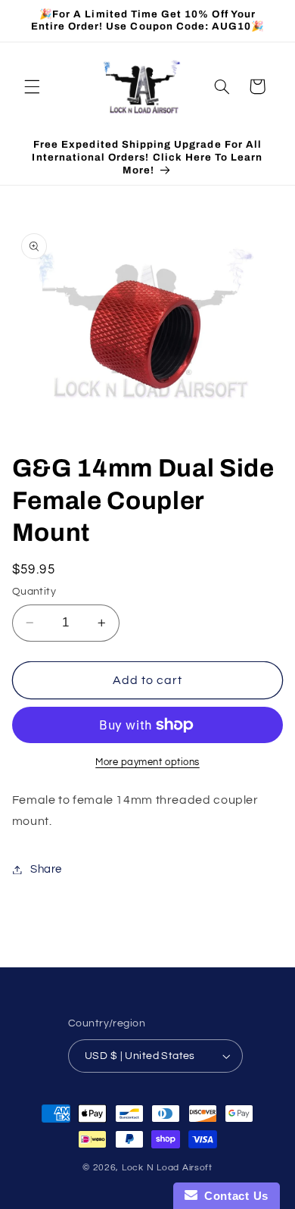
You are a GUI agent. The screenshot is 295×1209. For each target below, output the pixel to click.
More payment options (147, 762)
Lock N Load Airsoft (167, 1168)
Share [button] (46, 869)
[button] (31, 86)
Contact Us (233, 1195)
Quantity (34, 591)
